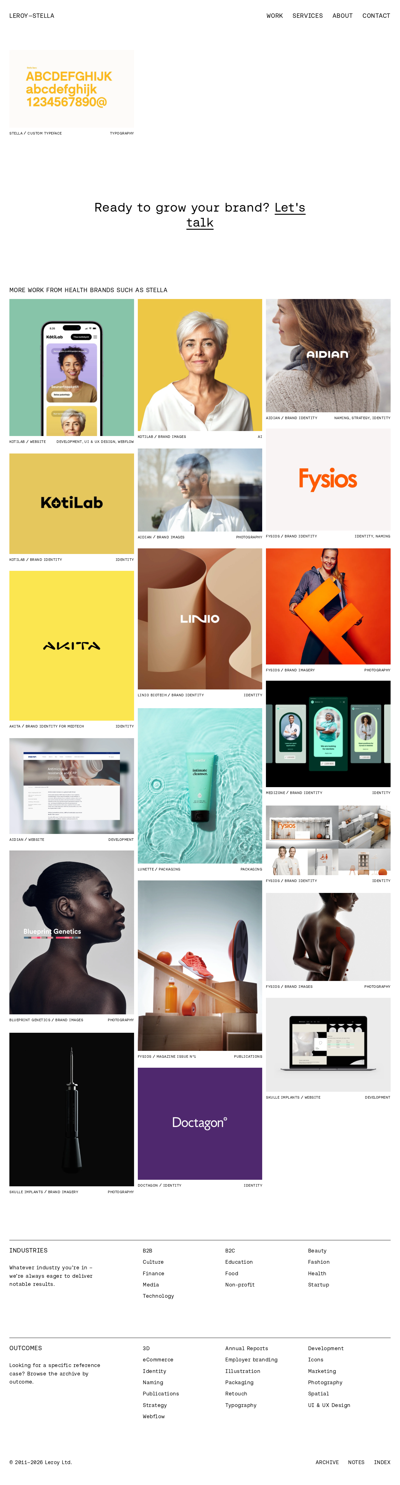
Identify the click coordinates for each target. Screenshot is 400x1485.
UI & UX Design (99, 441)
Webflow (126, 441)
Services (307, 15)
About (342, 15)
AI (260, 436)
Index (382, 1462)
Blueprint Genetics (29, 1020)
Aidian (273, 418)
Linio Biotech (152, 695)
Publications (248, 1056)
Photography (249, 537)
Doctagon (148, 1185)
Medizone (275, 793)
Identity (381, 418)
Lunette (146, 869)
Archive (327, 1462)
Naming (341, 418)
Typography (122, 133)
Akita (15, 726)
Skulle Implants (283, 1097)
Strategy (361, 418)
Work (275, 15)
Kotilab (17, 441)
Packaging (251, 869)
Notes (356, 1462)
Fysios (273, 536)
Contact (376, 15)
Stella (15, 133)
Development (69, 441)
